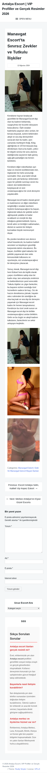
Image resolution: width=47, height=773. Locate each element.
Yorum (8, 526)
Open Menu (25, 19)
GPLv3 (37, 769)
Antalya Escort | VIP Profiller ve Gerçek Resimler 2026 (23, 9)
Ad (7, 558)
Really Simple (20, 769)
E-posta (9, 568)
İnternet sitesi (11, 578)
